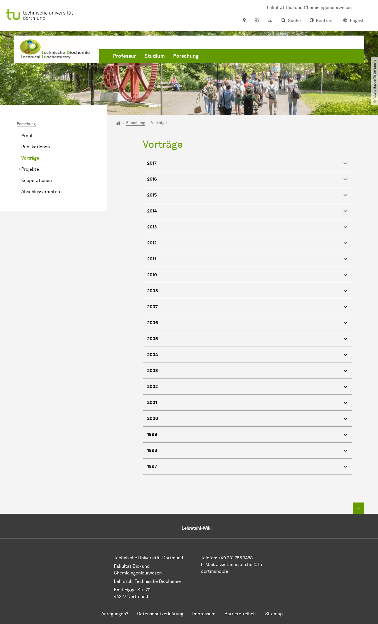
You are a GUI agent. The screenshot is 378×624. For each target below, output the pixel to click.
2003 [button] (152, 370)
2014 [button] (152, 211)
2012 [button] (152, 243)
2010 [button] (152, 274)
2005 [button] (152, 338)
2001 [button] (152, 402)
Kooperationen (36, 180)
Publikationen (35, 146)
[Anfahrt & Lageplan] (244, 20)
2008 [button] (152, 290)
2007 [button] (152, 306)
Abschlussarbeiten (40, 191)
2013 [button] (152, 227)
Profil (26, 135)
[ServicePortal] (257, 20)
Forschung (186, 56)
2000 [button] (152, 418)
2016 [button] (152, 179)
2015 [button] (152, 195)
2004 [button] (152, 354)
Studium (154, 56)
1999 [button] (152, 434)
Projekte (30, 169)
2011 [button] (151, 258)
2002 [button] (152, 386)
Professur (124, 56)
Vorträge (30, 158)
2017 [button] (152, 163)
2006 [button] (152, 322)
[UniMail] (270, 20)
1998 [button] (152, 450)
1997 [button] (152, 466)
